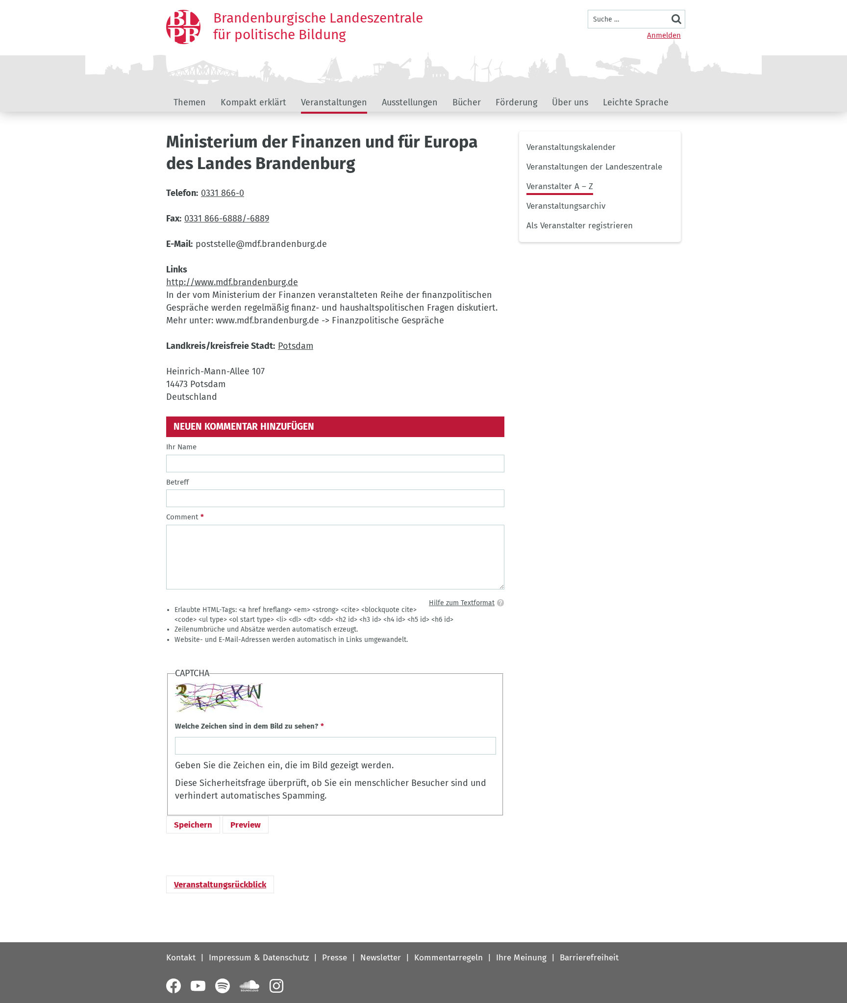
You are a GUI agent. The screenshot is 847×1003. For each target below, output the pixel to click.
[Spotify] (222, 986)
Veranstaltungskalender (571, 147)
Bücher (466, 102)
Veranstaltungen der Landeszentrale (594, 167)
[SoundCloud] (249, 986)
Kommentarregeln (448, 958)
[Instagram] (276, 986)
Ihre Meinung (521, 958)
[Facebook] (173, 986)
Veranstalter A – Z (559, 186)
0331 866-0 (222, 193)
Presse (334, 958)
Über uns (570, 102)
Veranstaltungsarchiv (565, 206)
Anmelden (664, 35)
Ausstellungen (410, 102)
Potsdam (295, 346)
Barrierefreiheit (589, 958)
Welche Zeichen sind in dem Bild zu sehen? (246, 726)
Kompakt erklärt (253, 102)
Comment (182, 517)
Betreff (177, 482)
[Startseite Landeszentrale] (183, 27)
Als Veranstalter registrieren (579, 225)
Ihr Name (181, 446)
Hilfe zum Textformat (462, 603)
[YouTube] (198, 986)
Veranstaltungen (334, 102)
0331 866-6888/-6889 (226, 218)
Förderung (516, 102)
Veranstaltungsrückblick (220, 885)
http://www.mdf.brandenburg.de (232, 282)
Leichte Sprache (636, 102)
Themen (190, 102)
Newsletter (380, 958)
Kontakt (181, 958)
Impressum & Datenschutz (259, 958)
